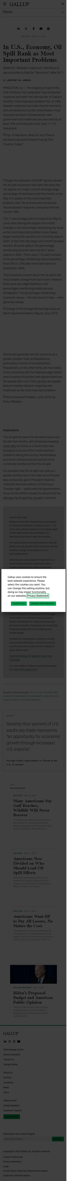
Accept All (19, 603)
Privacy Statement (37, 595)
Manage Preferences (42, 603)
